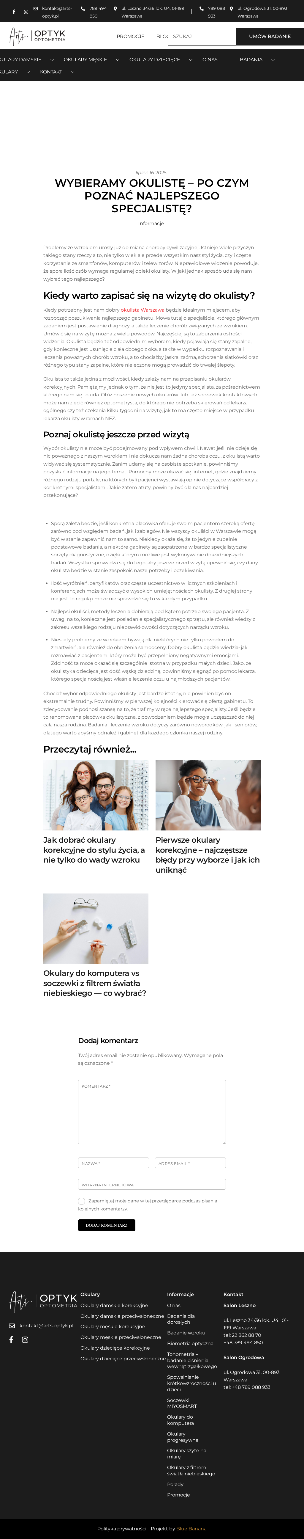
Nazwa (91, 1163)
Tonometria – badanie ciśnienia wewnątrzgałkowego (192, 1360)
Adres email (174, 1163)
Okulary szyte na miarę (186, 1454)
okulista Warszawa (142, 310)
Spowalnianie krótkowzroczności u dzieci (191, 1383)
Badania (251, 59)
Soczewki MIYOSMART (182, 1403)
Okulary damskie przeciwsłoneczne (122, 1316)
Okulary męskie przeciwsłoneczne (120, 1337)
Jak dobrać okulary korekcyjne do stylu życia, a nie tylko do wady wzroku (94, 850)
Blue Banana (191, 1529)
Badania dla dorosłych (181, 1319)
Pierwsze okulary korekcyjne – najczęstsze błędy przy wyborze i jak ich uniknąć (208, 855)
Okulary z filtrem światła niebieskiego (191, 1471)
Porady (175, 1484)
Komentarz (96, 1086)
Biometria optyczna (190, 1343)
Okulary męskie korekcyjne (112, 1326)
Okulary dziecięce (154, 59)
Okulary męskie (85, 59)
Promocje (131, 36)
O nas (210, 59)
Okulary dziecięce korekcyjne (115, 1348)
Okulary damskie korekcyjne (114, 1305)
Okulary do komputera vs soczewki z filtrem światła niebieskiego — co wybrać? (94, 983)
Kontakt (51, 72)
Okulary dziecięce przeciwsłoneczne (123, 1358)
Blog (163, 36)
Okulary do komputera (180, 1420)
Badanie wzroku (186, 1333)
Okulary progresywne (183, 1437)
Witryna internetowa (108, 1185)
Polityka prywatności (121, 1529)
